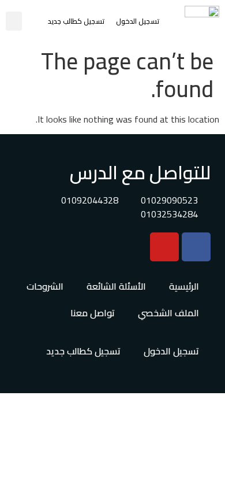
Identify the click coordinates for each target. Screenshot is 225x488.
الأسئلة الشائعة (116, 286)
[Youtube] (164, 246)
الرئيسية (184, 286)
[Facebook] (196, 246)
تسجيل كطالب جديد (76, 21)
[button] (14, 21)
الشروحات (45, 286)
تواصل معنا (92, 312)
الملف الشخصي (168, 312)
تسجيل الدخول (137, 21)
